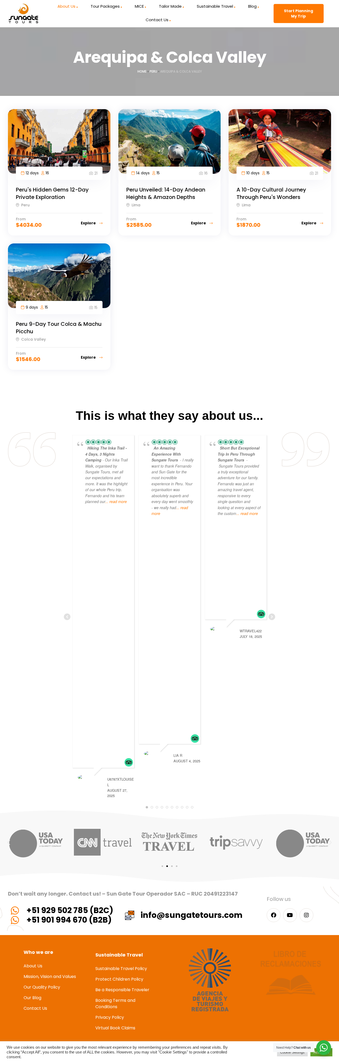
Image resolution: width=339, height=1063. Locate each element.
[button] (8, 842)
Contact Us (157, 20)
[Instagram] (306, 915)
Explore (89, 223)
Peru (153, 71)
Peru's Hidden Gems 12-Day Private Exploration (52, 193)
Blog (252, 6)
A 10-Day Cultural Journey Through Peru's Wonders (271, 193)
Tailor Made (170, 6)
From (21, 219)
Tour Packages (105, 6)
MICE (139, 6)
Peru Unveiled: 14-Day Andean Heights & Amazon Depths (165, 193)
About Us (66, 6)
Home (141, 71)
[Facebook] (273, 915)
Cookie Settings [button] (292, 1052)
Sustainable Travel (215, 6)
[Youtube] (290, 915)
